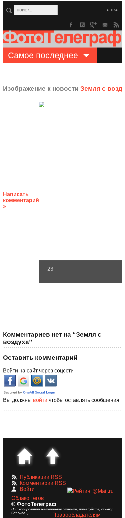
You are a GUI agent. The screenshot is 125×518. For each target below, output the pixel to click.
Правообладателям (76, 515)
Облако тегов (27, 498)
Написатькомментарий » (21, 200)
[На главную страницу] (24, 456)
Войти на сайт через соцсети (38, 370)
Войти (27, 489)
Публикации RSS (41, 477)
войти (40, 400)
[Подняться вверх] (52, 456)
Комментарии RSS (43, 483)
